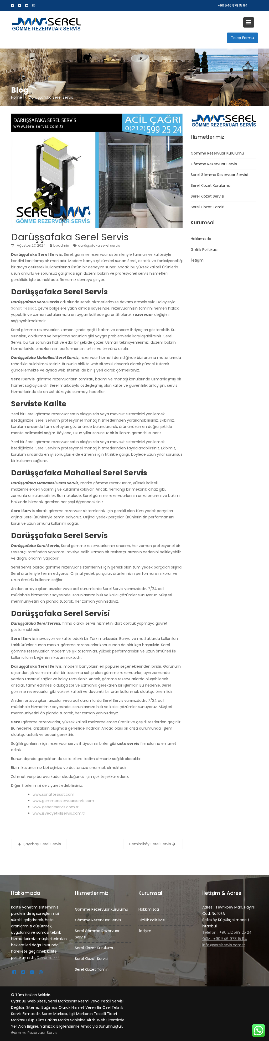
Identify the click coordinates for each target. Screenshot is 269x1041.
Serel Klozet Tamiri (207, 207)
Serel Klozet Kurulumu (210, 185)
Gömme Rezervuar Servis (214, 164)
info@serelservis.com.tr (223, 945)
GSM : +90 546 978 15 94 (224, 938)
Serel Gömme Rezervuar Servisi (219, 174)
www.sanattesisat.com (53, 794)
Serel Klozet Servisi (207, 196)
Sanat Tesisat (23, 308)
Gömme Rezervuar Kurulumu (217, 153)
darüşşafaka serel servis (99, 245)
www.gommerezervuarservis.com (63, 800)
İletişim (197, 260)
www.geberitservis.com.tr (56, 807)
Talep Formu (242, 37)
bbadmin (61, 245)
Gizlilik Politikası (204, 249)
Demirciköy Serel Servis (150, 844)
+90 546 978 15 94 (232, 5)
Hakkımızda (201, 238)
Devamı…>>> (48, 957)
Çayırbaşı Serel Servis (42, 844)
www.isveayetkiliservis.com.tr (59, 813)
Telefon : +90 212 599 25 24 (227, 932)
